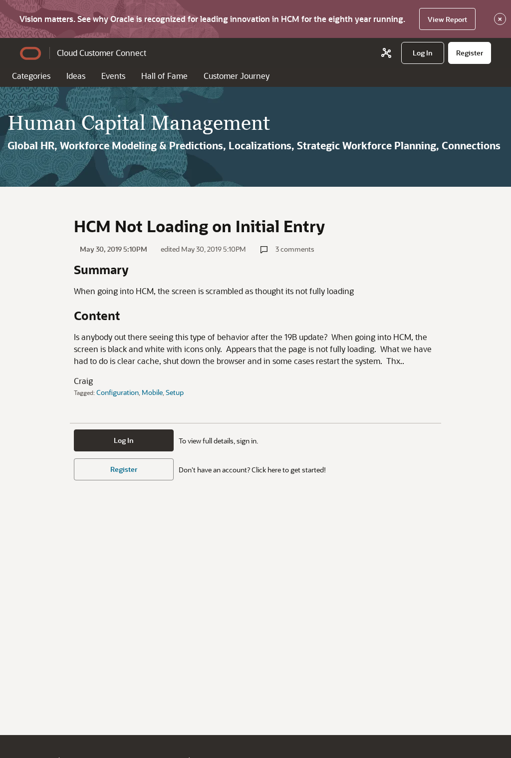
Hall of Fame (164, 75)
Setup (175, 392)
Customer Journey (236, 75)
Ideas (75, 75)
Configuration (117, 392)
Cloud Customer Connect (101, 52)
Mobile (152, 392)
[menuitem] (422, 53)
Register (123, 469)
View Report (447, 19)
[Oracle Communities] (386, 53)
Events (113, 75)
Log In (124, 440)
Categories (31, 75)
